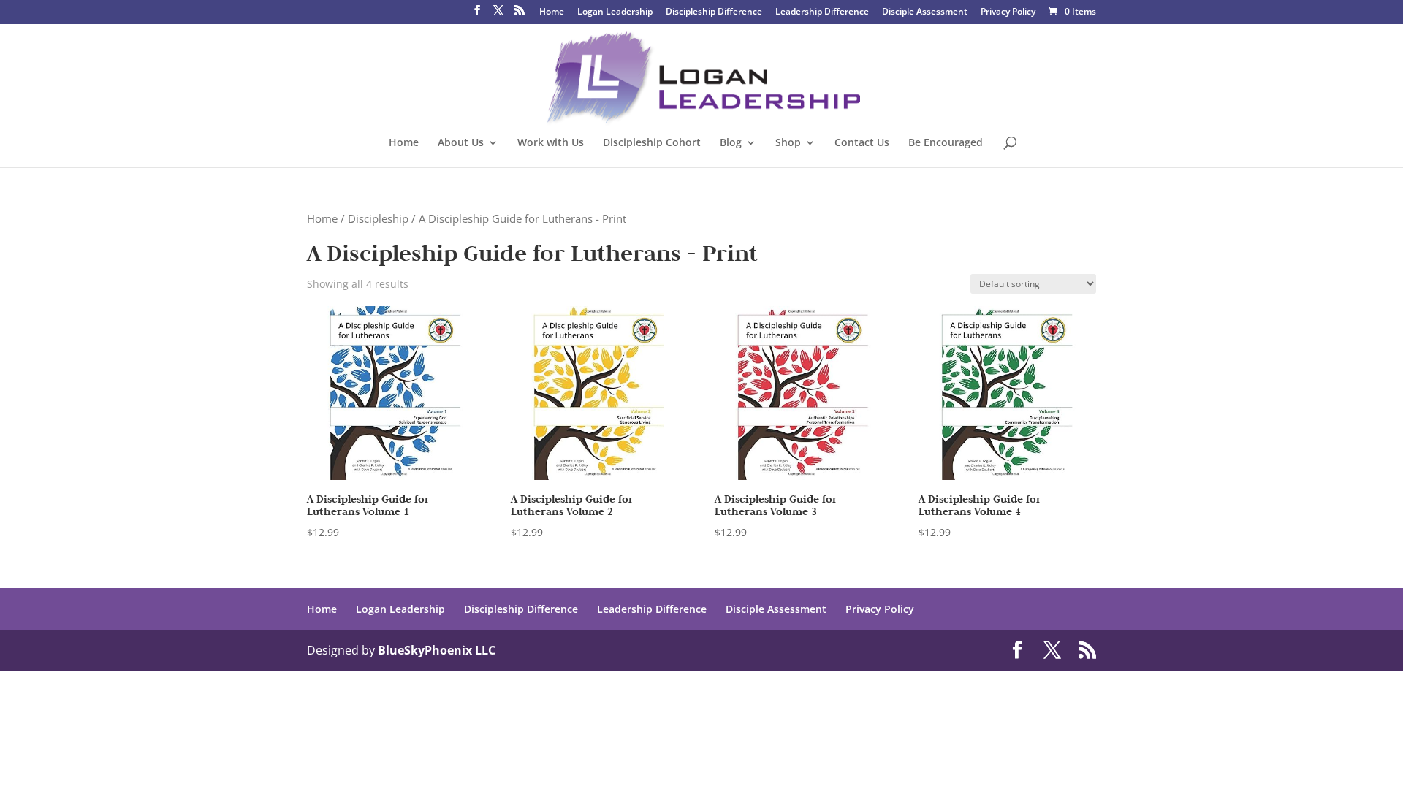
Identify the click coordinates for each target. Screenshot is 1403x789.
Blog (731, 143)
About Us (461, 143)
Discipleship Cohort (652, 143)
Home (551, 12)
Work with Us (550, 143)
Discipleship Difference (714, 12)
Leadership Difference (822, 12)
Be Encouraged (945, 143)
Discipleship (378, 218)
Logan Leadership (615, 12)
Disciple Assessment (924, 12)
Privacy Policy (1008, 12)
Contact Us (861, 143)
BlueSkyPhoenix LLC (436, 650)
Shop (788, 143)
